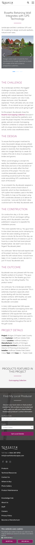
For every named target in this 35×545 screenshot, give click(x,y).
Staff (3, 506)
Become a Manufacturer (10, 520)
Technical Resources (9, 472)
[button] (3, 59)
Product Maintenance (9, 490)
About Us (4, 502)
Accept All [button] (9, 541)
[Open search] (28, 2)
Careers (4, 511)
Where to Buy (6, 481)
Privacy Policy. (10, 535)
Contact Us (5, 477)
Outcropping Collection (17, 380)
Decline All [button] (25, 541)
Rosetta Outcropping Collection (13, 114)
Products (4, 468)
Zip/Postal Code (6, 416)
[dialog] (17, 535)
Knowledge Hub (7, 498)
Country (3, 424)
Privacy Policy (6, 515)
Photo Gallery (6, 486)
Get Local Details (17, 433)
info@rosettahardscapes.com (12, 455)
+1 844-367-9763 (14, 452)
